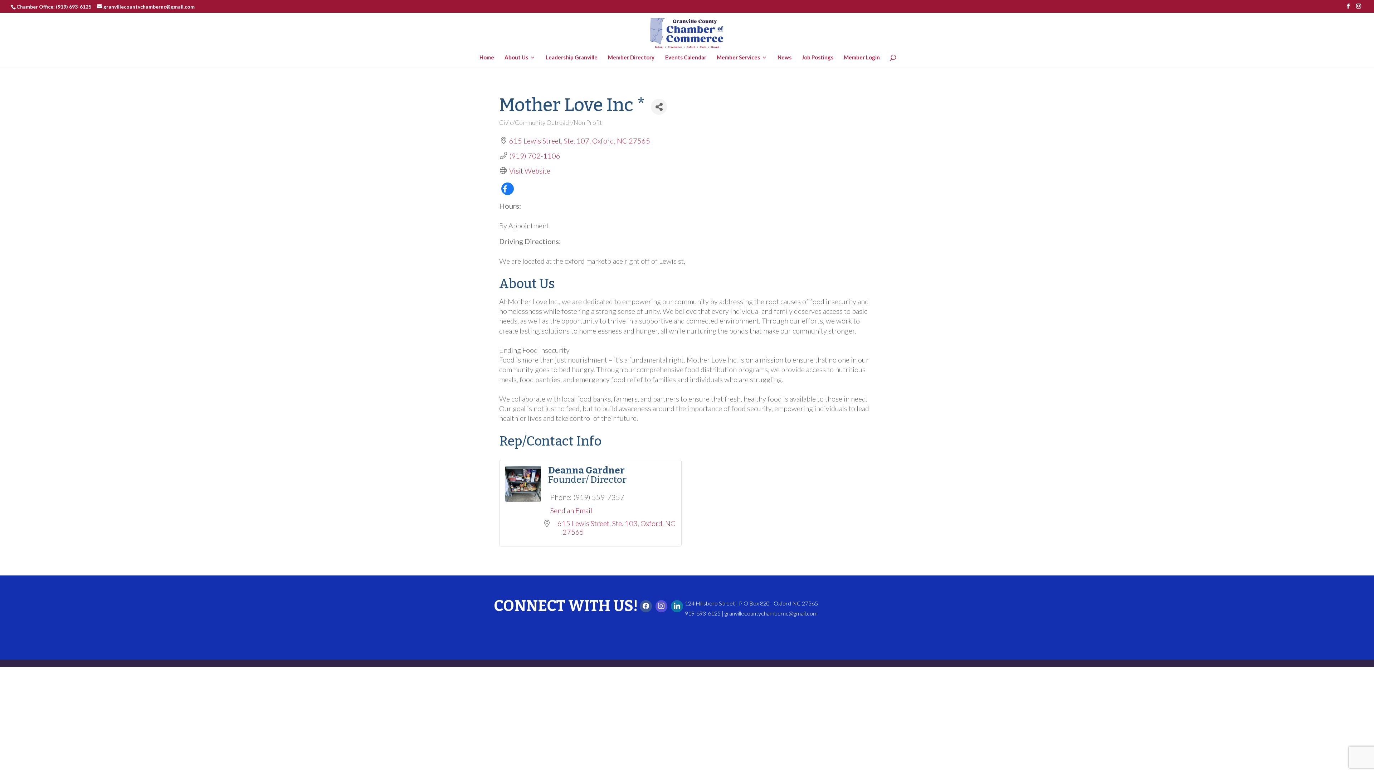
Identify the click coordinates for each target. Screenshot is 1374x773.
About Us (518, 57)
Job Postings (819, 57)
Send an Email (571, 510)
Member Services (740, 57)
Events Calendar (687, 57)
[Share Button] (659, 107)
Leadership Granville (573, 57)
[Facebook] (646, 606)
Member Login (863, 57)
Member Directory (633, 57)
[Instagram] (661, 606)
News (786, 57)
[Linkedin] (677, 606)
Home (488, 57)
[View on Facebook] (507, 192)
